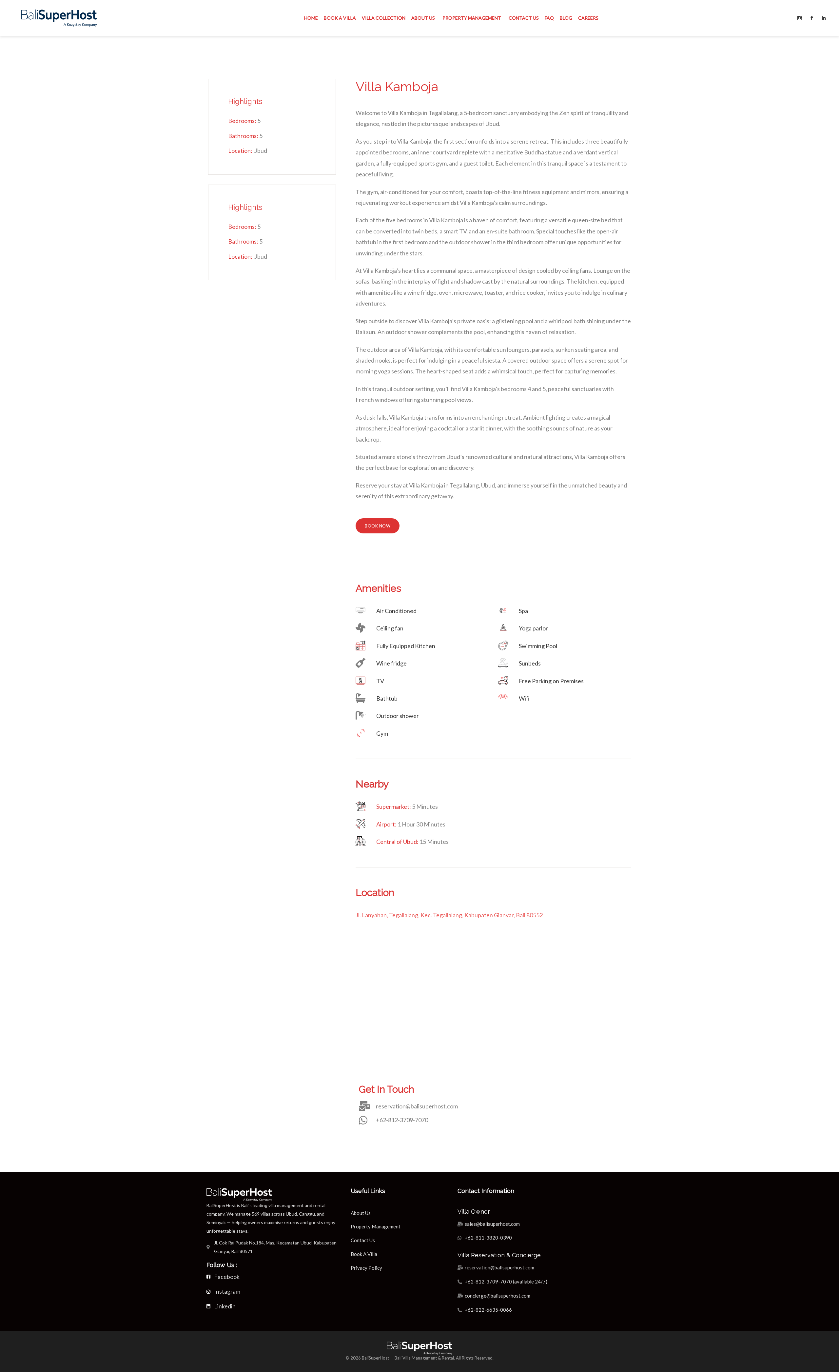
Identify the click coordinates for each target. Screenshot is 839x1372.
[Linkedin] (824, 18)
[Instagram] (799, 18)
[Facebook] (812, 18)
